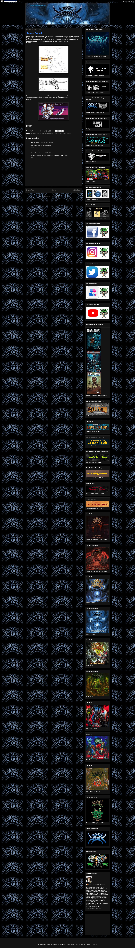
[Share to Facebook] (61, 131)
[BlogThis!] (58, 131)
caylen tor (47, 133)
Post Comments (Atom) (57, 196)
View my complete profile (93, 908)
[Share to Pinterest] (63, 131)
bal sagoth (33, 133)
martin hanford (67, 133)
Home (54, 190)
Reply (32, 147)
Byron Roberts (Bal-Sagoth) (96, 884)
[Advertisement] (95, 924)
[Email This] (56, 131)
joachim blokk (58, 133)
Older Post (76, 190)
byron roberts (40, 133)
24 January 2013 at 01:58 (45, 153)
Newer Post (30, 190)
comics (52, 133)
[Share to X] (60, 131)
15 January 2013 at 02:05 (46, 142)
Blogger (95, 944)
